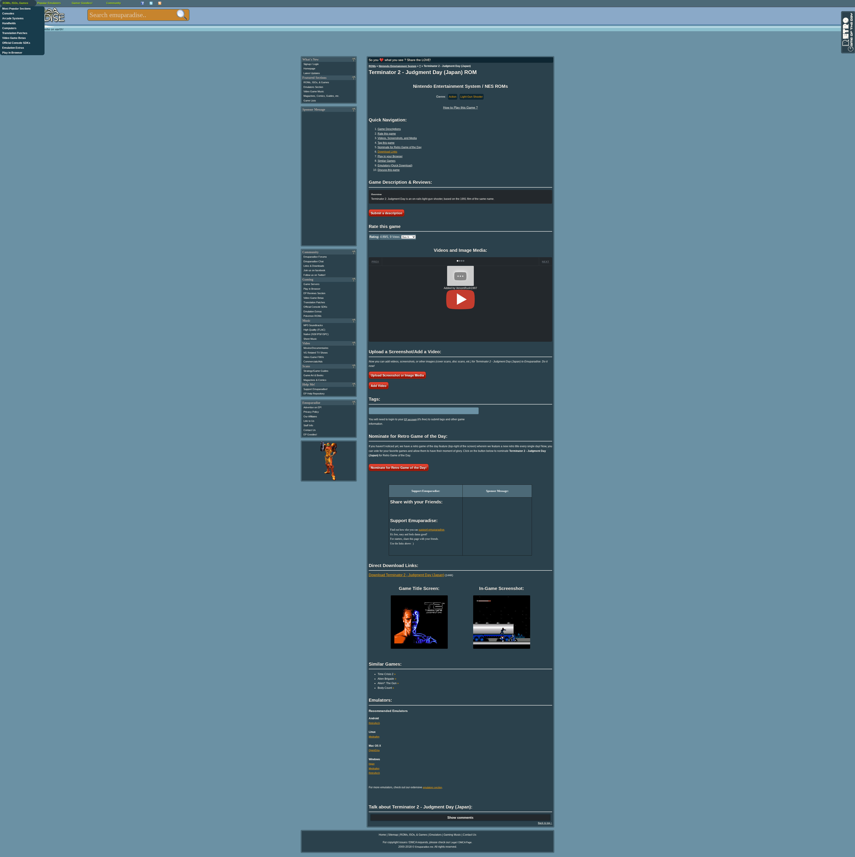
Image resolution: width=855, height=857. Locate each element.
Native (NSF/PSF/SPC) (316, 334)
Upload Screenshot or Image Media (397, 375)
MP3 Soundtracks (313, 325)
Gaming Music (452, 834)
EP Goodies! (310, 434)
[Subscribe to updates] (159, 3)
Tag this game (386, 142)
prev (375, 261)
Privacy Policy (311, 411)
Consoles (8, 13)
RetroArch (374, 723)
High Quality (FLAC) (314, 329)
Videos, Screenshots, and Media (397, 138)
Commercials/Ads (313, 361)
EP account (410, 419)
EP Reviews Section (314, 293)
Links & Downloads (313, 266)
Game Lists (309, 100)
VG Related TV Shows (315, 352)
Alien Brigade (387, 678)
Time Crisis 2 (387, 674)
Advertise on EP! (312, 407)
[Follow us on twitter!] (151, 3)
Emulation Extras (13, 47)
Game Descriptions (389, 129)
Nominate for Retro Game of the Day (399, 147)
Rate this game (387, 133)
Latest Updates (311, 73)
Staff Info (308, 425)
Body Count (386, 687)
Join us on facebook (314, 270)
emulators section (432, 787)
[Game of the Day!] (847, 32)
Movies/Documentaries (315, 348)
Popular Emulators (49, 3)
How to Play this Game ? (460, 107)
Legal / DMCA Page (461, 842)
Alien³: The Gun (388, 683)
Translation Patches (14, 33)
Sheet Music (310, 339)
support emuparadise (431, 529)
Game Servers (311, 284)
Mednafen (374, 736)
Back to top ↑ (545, 823)
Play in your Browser (390, 156)
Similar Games (386, 160)
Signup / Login (311, 64)
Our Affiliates (310, 416)
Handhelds (9, 23)
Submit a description (386, 213)
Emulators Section (313, 87)
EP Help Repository (314, 393)
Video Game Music (313, 91)
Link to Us (308, 421)
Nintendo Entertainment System (397, 66)
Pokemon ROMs (312, 316)
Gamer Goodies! (82, 3)
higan (372, 763)
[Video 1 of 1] (460, 299)
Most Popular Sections (16, 8)
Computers (9, 28)
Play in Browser (12, 52)
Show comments (460, 817)
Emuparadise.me (424, 846)
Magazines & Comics (314, 380)
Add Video (379, 385)
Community (113, 3)
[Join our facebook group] (142, 3)
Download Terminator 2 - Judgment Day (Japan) (406, 575)
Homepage (309, 68)
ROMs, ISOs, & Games (316, 82)
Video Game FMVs (313, 357)
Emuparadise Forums (315, 256)
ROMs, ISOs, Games (15, 3)
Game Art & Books (313, 375)
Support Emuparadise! (315, 389)
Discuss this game (389, 170)
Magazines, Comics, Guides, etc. (321, 96)
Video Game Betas (14, 38)
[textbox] (138, 15)
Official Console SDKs (16, 42)
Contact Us (309, 430)
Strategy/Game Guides (315, 371)
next (545, 261)
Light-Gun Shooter (471, 96)
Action (452, 96)
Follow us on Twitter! (314, 275)
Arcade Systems (13, 18)
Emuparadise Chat (313, 261)
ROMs (372, 66)
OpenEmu (374, 750)
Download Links (387, 151)
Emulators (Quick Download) (395, 165)
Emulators (435, 834)
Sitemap (393, 834)
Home (382, 834)
